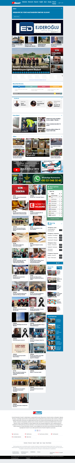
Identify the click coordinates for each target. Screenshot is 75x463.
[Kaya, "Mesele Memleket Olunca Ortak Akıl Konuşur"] (37, 317)
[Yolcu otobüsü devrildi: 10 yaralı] (41, 124)
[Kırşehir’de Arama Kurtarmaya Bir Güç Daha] (20, 302)
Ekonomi (30, 2)
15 (39, 72)
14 (37, 72)
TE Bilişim (57, 452)
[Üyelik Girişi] (59, 3)
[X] (37, 430)
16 (41, 72)
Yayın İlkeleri (23, 453)
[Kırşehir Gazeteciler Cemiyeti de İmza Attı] (20, 398)
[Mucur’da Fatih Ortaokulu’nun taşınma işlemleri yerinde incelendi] (20, 365)
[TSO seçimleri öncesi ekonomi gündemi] (37, 381)
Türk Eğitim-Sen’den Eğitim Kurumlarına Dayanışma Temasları (19, 390)
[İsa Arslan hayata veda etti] (20, 333)
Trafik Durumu (29, 434)
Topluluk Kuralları (15, 453)
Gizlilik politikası (22, 458)
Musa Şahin (39, 101)
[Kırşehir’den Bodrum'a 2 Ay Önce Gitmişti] (37, 221)
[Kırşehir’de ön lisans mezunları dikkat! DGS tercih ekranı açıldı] (20, 205)
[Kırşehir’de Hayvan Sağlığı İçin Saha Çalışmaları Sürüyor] (37, 286)
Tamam (28, 458)
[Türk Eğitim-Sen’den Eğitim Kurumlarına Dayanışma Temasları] (20, 381)
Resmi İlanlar (54, 2)
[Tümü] (61, 8)
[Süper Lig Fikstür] (61, 223)
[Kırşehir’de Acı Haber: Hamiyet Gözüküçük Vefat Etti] (37, 302)
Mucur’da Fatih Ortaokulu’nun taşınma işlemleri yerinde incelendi (19, 373)
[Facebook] (35, 430)
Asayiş (49, 2)
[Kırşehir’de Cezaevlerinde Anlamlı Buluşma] (20, 270)
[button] (13, 61)
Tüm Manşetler (55, 434)
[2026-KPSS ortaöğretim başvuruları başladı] (20, 237)
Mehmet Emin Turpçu (57, 102)
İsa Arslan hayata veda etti (19, 340)
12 (33, 72)
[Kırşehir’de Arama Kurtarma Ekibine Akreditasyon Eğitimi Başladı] (20, 221)
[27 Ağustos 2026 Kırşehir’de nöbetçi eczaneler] (37, 205)
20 (48, 72)
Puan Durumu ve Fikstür (43, 434)
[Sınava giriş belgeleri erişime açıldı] (37, 237)
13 (35, 72)
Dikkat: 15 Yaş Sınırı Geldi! (35, 372)
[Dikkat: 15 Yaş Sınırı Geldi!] (37, 365)
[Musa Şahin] (33, 103)
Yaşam (31, 275)
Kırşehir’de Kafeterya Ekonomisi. (57, 105)
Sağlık (41, 2)
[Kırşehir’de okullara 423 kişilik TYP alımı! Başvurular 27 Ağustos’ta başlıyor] (37, 348)
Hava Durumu (16, 434)
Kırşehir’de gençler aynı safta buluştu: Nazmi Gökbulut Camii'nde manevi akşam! (19, 261)
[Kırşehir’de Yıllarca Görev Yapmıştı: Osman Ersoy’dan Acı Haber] (37, 270)
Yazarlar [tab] (16, 98)
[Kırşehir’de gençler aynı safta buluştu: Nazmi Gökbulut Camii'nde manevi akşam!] (20, 253)
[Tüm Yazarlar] (61, 98)
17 (43, 72)
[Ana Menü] (62, 3)
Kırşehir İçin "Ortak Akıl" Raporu (37, 197)
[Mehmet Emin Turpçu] (50, 104)
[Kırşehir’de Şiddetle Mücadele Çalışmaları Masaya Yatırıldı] (20, 286)
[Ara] (61, 3)
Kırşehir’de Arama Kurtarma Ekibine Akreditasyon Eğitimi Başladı (19, 229)
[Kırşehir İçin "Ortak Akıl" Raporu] (37, 190)
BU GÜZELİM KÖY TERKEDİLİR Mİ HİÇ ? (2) (40, 104)
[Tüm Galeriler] (61, 115)
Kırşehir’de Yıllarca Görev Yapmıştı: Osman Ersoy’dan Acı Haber (37, 278)
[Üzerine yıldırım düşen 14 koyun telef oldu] (41, 130)
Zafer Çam (23, 101)
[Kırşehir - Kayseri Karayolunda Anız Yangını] (20, 190)
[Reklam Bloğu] (37, 27)
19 (46, 72)
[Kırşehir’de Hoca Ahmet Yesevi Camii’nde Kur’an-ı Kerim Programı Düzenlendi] (37, 253)
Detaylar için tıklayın (55, 218)
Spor (45, 2)
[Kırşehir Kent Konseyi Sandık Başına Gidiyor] (20, 348)
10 (30, 72)
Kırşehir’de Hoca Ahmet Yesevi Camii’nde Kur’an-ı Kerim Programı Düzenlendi (37, 261)
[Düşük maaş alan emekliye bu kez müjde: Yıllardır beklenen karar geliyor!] (41, 119)
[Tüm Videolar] (61, 136)
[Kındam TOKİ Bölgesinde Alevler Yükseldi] (20, 317)
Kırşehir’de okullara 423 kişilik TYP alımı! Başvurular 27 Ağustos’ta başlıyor (36, 356)
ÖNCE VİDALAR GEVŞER (23, 104)
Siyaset (36, 2)
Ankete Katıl (16, 16)
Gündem (24, 2)
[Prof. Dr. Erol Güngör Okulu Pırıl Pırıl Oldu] (37, 333)
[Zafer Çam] (17, 103)
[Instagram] (40, 430)
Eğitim (14, 211)
